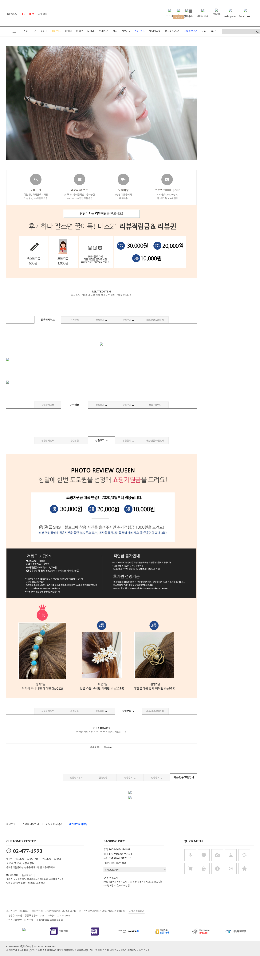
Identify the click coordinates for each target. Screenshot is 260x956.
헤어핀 (68, 31)
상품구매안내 (155, 405)
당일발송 (42, 13)
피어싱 (44, 31)
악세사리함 (155, 31)
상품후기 (100, 320)
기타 (204, 31)
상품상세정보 (48, 319)
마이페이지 (203, 16)
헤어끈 (79, 31)
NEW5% (12, 13)
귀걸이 (24, 31)
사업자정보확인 (136, 911)
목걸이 (90, 31)
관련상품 (74, 320)
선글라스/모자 (172, 31)
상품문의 (127, 320)
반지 (115, 31)
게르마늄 (126, 31)
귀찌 (34, 31)
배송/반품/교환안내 (155, 320)
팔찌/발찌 (103, 31)
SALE (213, 31)
